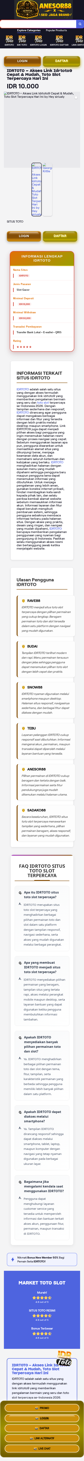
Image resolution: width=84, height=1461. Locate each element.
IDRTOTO (23, 389)
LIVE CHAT (44, 1450)
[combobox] (38, 24)
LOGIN (22, 61)
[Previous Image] (7, 130)
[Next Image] (77, 130)
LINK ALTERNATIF (44, 1439)
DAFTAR (61, 60)
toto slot (43, 402)
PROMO (44, 1406)
